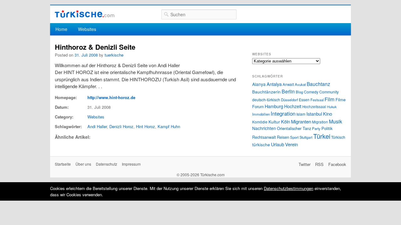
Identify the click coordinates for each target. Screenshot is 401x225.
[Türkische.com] (84, 14)
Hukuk (331, 106)
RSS (319, 164)
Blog (299, 91)
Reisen (283, 137)
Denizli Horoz (121, 126)
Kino (327, 113)
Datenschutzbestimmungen (288, 188)
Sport (294, 137)
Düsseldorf (289, 99)
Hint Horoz (145, 126)
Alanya (259, 84)
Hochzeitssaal (314, 106)
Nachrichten (264, 128)
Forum (258, 106)
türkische (261, 144)
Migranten (301, 121)
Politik (326, 128)
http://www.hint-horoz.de (111, 97)
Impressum (131, 164)
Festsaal (317, 99)
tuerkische (114, 55)
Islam (300, 114)
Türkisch (338, 137)
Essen (304, 99)
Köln (285, 121)
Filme (341, 99)
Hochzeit (292, 106)
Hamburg (274, 106)
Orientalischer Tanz (294, 128)
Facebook (337, 164)
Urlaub (277, 144)
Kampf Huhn (169, 126)
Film (330, 99)
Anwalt (288, 84)
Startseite (63, 164)
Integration (283, 113)
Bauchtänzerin (266, 91)
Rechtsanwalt (264, 137)
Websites (87, 29)
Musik (335, 121)
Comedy (311, 91)
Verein (291, 144)
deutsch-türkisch (266, 99)
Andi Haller (97, 126)
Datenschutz (106, 164)
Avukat (300, 84)
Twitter (304, 164)
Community (329, 91)
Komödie (260, 121)
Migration (320, 121)
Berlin (288, 91)
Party (316, 128)
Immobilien (261, 114)
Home (61, 29)
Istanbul (314, 113)
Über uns (83, 164)
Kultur (274, 121)
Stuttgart (305, 137)
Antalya (274, 84)
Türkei (321, 136)
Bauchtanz (318, 83)
